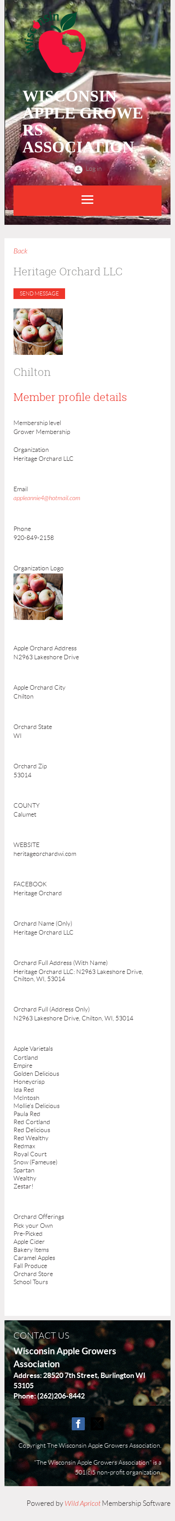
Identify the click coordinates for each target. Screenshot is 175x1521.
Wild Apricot (83, 1504)
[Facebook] (78, 1423)
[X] (97, 1423)
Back (20, 251)
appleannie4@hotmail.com (46, 498)
